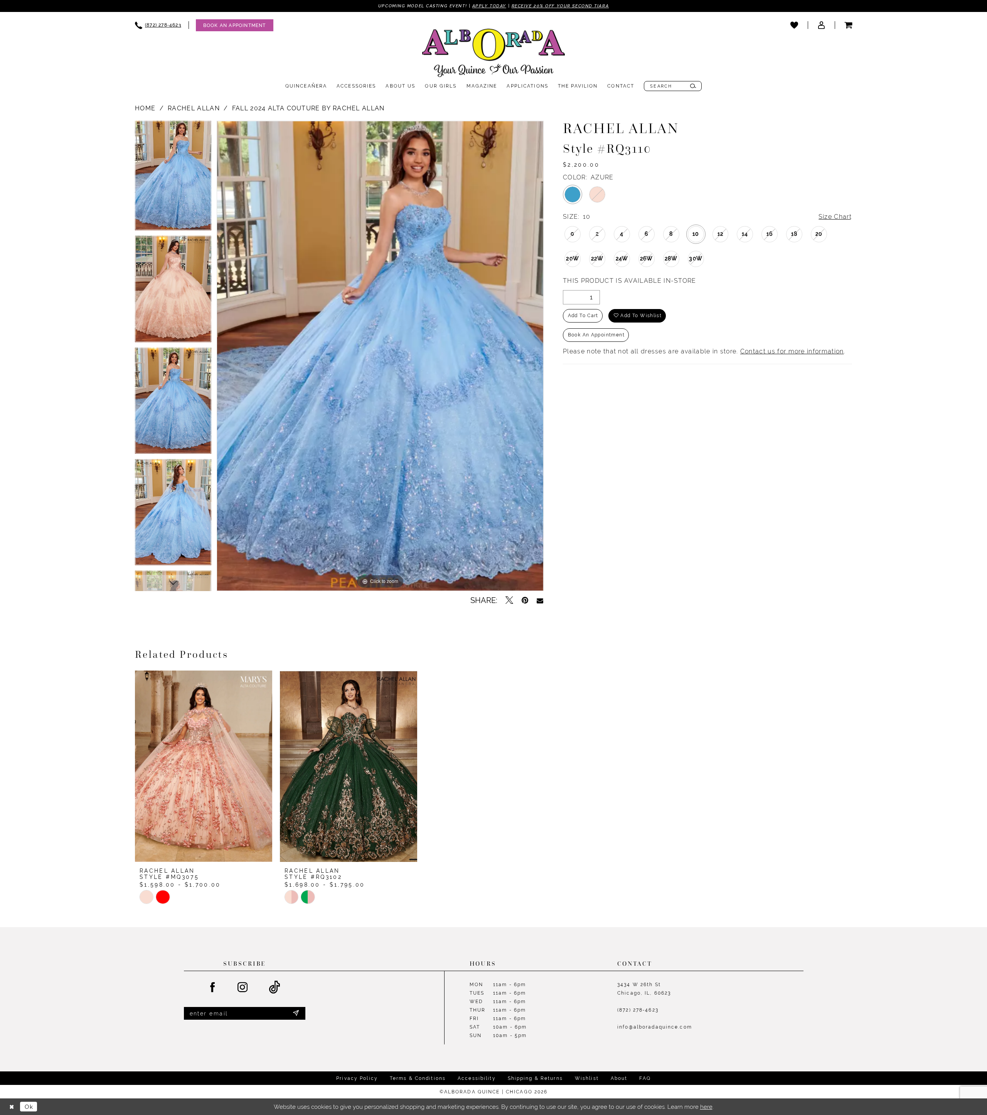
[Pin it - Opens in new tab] (525, 600)
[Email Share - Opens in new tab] (540, 600)
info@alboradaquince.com (654, 1027)
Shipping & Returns (535, 1078)
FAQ (644, 1078)
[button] (821, 25)
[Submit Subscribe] (295, 1013)
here (706, 1106)
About (619, 1078)
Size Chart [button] (835, 216)
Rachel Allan (194, 108)
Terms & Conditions (418, 1078)
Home (145, 108)
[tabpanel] (173, 178)
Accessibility (477, 1078)
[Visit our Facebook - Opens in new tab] (213, 987)
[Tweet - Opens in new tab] (509, 600)
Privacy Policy (357, 1078)
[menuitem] (158, 25)
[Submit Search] (693, 86)
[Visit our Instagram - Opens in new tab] (243, 987)
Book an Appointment (596, 335)
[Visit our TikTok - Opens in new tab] (275, 987)
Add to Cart (583, 315)
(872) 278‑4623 (638, 1010)
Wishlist (587, 1078)
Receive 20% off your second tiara (560, 5)
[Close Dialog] (12, 1106)
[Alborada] (493, 54)
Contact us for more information (792, 351)
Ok (29, 1106)
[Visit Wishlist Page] (794, 25)
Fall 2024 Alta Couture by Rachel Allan (308, 108)
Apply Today (489, 5)
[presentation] (203, 766)
